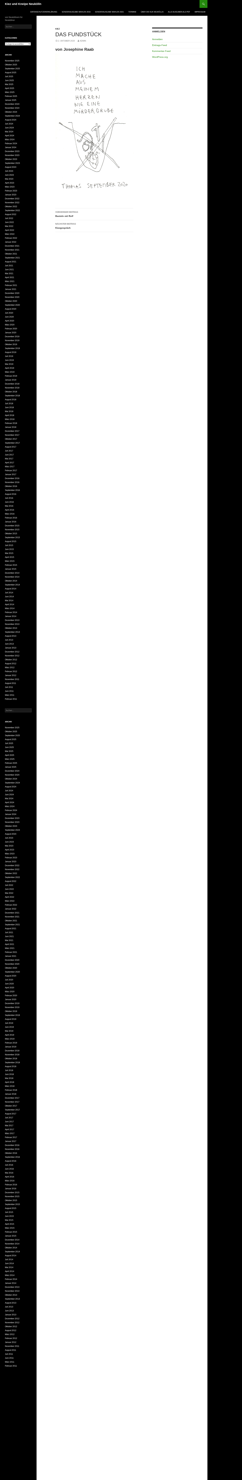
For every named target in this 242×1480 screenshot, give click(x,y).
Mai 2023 (9, 179)
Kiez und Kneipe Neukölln (23, 4)
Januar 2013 (10, 648)
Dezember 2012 (12, 652)
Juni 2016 (9, 502)
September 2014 (12, 585)
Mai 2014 (9, 600)
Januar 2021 (10, 289)
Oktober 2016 (11, 486)
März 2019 (9, 372)
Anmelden (157, 39)
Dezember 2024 (12, 104)
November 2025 (12, 61)
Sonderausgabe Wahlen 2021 (109, 12)
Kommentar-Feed (161, 51)
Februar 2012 (11, 671)
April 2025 (9, 88)
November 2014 (12, 577)
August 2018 (10, 399)
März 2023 (9, 187)
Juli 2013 (9, 640)
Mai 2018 (9, 411)
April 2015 (9, 557)
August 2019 (10, 352)
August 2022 (10, 214)
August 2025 (10, 72)
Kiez (57, 29)
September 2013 (12, 632)
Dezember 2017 (12, 431)
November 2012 (12, 656)
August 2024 (10, 120)
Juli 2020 (9, 313)
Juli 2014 (9, 593)
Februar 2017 (11, 470)
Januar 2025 (10, 100)
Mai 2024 (9, 132)
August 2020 (10, 309)
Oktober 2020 (11, 301)
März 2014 (9, 608)
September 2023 (12, 163)
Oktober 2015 (11, 533)
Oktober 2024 (11, 112)
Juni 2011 (9, 691)
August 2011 (10, 683)
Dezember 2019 (12, 336)
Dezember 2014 (12, 573)
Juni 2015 (9, 549)
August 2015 (10, 541)
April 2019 (9, 368)
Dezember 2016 (12, 478)
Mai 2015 (9, 553)
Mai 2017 (9, 459)
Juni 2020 (9, 317)
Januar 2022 (10, 242)
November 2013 (12, 624)
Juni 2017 (9, 455)
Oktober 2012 (11, 659)
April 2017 (9, 462)
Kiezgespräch (65, 226)
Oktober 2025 (11, 65)
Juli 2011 (9, 687)
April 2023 (9, 183)
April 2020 (9, 321)
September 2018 (12, 396)
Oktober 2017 (11, 439)
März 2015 (9, 561)
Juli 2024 (9, 124)
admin (83, 41)
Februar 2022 (11, 238)
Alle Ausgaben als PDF (179, 12)
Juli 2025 (9, 76)
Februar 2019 (11, 376)
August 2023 (10, 167)
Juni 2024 (9, 128)
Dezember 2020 (12, 293)
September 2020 (12, 305)
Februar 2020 (11, 329)
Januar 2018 (10, 427)
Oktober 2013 (11, 628)
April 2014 (9, 604)
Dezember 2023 (12, 151)
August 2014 (10, 589)
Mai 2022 (9, 226)
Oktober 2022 (11, 206)
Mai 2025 (9, 84)
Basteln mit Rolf (66, 214)
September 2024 (12, 116)
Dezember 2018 (12, 384)
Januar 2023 (10, 195)
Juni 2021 (9, 269)
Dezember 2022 (12, 198)
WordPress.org (160, 57)
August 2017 (10, 447)
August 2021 (10, 262)
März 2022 (9, 234)
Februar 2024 (11, 143)
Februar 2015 (11, 565)
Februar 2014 (11, 612)
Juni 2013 (9, 644)
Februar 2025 (11, 96)
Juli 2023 (9, 171)
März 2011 (9, 695)
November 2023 (12, 155)
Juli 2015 (9, 545)
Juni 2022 (9, 222)
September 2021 (12, 258)
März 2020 (9, 325)
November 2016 (12, 482)
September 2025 (12, 68)
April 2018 (9, 415)
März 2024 (9, 139)
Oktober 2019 (11, 344)
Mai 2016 (9, 506)
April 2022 (9, 230)
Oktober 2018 (11, 392)
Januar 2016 (10, 522)
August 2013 (10, 636)
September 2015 (12, 537)
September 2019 (12, 348)
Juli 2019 (9, 356)
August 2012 (10, 663)
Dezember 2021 (12, 246)
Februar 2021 (11, 285)
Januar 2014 (10, 616)
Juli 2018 (9, 403)
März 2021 (9, 281)
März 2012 (9, 667)
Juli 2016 (9, 498)
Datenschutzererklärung (43, 12)
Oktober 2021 (11, 254)
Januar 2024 (10, 147)
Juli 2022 (9, 218)
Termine (132, 12)
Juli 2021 (9, 265)
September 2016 (12, 490)
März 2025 (9, 92)
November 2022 (12, 202)
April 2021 (9, 277)
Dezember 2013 (12, 620)
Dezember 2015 (12, 526)
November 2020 (12, 297)
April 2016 (9, 510)
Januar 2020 (10, 332)
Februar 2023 (11, 191)
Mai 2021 (9, 273)
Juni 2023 (9, 175)
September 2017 (12, 443)
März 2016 (9, 514)
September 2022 (12, 210)
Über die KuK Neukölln (152, 12)
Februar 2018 (11, 423)
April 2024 (9, 135)
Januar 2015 (10, 569)
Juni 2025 (9, 80)
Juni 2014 (9, 596)
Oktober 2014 (11, 581)
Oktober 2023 (11, 159)
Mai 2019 (9, 364)
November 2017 (12, 435)
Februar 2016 (11, 518)
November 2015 (12, 529)
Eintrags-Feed (159, 45)
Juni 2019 (9, 360)
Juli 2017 (9, 451)
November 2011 (12, 679)
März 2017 (9, 466)
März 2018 (9, 419)
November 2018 (12, 388)
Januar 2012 (10, 675)
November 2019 (12, 340)
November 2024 (12, 108)
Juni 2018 (9, 407)
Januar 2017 (10, 474)
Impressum (200, 12)
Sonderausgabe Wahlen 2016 (76, 12)
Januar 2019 (10, 380)
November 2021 (12, 250)
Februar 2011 (11, 699)
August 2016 (10, 494)
